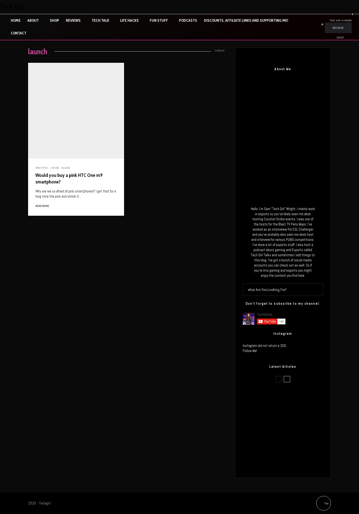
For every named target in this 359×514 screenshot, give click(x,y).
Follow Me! (250, 350)
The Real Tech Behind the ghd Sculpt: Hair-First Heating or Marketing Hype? (292, 395)
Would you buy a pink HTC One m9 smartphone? (69, 178)
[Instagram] (333, 7)
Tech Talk (100, 20)
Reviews (73, 20)
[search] (317, 290)
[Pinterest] (343, 7)
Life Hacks (129, 20)
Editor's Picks (41, 167)
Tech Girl (12, 7)
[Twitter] (323, 7)
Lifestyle (55, 167)
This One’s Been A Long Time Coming (291, 441)
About (33, 20)
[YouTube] (354, 7)
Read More (42, 206)
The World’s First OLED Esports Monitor (293, 464)
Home (16, 20)
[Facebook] (313, 7)
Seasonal (66, 167)
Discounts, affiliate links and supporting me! (246, 20)
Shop (54, 20)
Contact (18, 33)
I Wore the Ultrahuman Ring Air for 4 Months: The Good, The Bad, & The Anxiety (290, 418)
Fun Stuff (159, 20)
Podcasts (188, 20)
